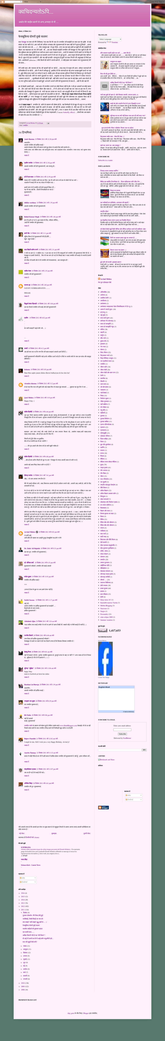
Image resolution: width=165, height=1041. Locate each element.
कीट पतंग (103, 338)
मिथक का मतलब (115, 190)
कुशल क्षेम (103, 341)
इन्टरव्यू (102, 312)
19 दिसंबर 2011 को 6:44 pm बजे (43, 411)
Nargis (102, 611)
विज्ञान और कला (105, 510)
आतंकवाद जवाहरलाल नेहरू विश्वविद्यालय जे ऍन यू (115, 306)
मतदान (102, 450)
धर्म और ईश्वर (104, 387)
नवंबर (25, 946)
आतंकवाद (103, 303)
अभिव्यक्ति (103, 292)
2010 (23, 983)
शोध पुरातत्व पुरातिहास (107, 548)
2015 (23, 896)
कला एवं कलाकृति (105, 323)
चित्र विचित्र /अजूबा (106, 358)
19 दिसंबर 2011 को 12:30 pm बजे (44, 163)
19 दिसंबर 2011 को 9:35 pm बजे (45, 562)
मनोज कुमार (27, 576)
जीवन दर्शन (103, 367)
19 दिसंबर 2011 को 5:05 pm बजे (41, 369)
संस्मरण (102, 556)
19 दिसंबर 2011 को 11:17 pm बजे (46, 600)
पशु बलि (102, 410)
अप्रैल (25, 969)
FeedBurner (127, 738)
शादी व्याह (103, 536)
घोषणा (102, 349)
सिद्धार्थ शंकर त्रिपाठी (30, 303)
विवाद (102, 516)
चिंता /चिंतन (104, 352)
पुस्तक (102, 415)
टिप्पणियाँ (24, 882)
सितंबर (25, 952)
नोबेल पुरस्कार (104, 401)
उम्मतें (26, 348)
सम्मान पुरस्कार (104, 562)
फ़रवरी (25, 976)
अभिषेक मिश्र (28, 783)
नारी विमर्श (103, 392)
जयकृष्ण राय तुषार (29, 701)
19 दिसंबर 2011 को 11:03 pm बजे (43, 576)
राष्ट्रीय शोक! (104, 211)
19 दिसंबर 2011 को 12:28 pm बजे (46, 139)
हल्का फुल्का (104, 588)
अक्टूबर (25, 949)
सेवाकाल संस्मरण (105, 571)
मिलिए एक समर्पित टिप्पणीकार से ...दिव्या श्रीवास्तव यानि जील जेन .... (121, 181)
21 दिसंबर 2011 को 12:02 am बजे (47, 738)
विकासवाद (103, 508)
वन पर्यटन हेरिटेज (105, 505)
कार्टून (102, 335)
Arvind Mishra (29, 532)
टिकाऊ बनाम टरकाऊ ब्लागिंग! (109, 171)
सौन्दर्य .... (103, 580)
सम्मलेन (102, 559)
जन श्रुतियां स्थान (106, 361)
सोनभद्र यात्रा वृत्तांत (106, 574)
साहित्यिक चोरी (104, 565)
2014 (23, 900)
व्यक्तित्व (102, 531)
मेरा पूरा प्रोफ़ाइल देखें (104, 282)
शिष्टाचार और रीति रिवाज (107, 539)
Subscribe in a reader (105, 160)
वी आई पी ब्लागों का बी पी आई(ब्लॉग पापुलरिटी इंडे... (38, 938)
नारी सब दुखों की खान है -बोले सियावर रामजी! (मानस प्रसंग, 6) (119, 94)
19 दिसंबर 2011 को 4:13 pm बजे (38, 348)
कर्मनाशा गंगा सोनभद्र (106, 321)
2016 (23, 893)
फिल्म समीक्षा (104, 439)
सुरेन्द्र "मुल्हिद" (29, 668)
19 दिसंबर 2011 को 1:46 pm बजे (50, 217)
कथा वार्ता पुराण (105, 318)
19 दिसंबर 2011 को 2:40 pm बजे (41, 285)
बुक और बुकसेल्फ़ (105, 444)
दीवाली (102, 381)
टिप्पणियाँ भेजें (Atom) (32, 837)
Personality (104, 614)
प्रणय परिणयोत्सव (105, 424)
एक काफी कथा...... (28, 932)
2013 (23, 903)
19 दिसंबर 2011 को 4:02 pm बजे (39, 318)
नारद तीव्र (24, 859)
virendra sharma (30, 383)
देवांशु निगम (27, 651)
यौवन (102, 476)
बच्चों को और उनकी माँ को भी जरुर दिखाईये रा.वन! (125, 103)
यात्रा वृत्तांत (104, 467)
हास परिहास (103, 594)
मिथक (102, 456)
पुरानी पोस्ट (87, 833)
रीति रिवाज (103, 487)
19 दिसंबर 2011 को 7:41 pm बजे (43, 475)
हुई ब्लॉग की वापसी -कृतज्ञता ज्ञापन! (110, 262)
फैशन (102, 441)
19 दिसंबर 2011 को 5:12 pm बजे (47, 383)
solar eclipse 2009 (106, 617)
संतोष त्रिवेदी (28, 411)
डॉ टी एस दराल (28, 176)
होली (101, 597)
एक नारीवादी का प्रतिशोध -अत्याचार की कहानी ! (114, 202)
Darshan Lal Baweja (31, 684)
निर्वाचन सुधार (104, 398)
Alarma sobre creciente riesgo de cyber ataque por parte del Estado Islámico (46, 849)
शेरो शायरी (103, 542)
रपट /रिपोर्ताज (104, 479)
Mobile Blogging (106, 605)
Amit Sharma (29, 139)
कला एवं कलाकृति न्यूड (107, 326)
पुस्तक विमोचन (104, 418)
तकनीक (102, 378)
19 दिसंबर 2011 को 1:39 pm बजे (47, 202)
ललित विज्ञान (104, 490)
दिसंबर (25, 912)
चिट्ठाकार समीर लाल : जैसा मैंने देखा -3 (112, 136)
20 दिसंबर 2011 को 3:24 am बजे (46, 621)
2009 (23, 986)
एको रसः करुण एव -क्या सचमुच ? (110, 145)
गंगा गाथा (103, 346)
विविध (102, 519)
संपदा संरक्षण (104, 554)
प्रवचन (102, 427)
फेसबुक (24, 42)
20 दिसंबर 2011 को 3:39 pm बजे (50, 684)
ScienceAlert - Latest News (30, 865)
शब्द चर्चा (103, 533)
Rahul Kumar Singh (31, 216)
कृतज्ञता (102, 344)
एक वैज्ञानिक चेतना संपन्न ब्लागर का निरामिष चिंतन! (115, 220)
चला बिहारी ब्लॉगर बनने (31, 249)
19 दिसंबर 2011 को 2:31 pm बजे (49, 249)
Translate (115, 42)
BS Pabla (27, 715)
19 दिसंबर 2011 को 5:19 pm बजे (44, 397)
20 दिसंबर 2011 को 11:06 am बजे (45, 668)
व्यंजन (102, 528)
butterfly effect (68, 112)
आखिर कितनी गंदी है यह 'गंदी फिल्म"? (34, 935)
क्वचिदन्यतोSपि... (35, 11)
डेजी (101, 375)
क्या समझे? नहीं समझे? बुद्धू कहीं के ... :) (35, 922)
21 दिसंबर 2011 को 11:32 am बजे (47, 753)
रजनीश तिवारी (28, 635)
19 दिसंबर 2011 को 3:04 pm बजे (47, 303)
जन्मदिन (25, 125)
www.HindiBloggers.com (68, 725)
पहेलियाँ (102, 413)
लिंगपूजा (102, 496)
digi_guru (71, 1013)
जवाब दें (26, 155)
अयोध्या (102, 295)
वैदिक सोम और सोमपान (107, 522)
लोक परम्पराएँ (104, 499)
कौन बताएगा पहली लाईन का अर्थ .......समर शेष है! (115, 53)
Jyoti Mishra (28, 397)
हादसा (102, 591)
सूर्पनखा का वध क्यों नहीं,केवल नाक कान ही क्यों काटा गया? (127, 115)
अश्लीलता (103, 300)
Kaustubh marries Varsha (108, 603)
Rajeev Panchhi (30, 738)
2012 (23, 906)
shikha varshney (30, 202)
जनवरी (25, 979)
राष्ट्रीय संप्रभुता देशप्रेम (107, 485)
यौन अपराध (103, 470)
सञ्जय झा (27, 285)
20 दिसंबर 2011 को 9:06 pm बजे (42, 715)
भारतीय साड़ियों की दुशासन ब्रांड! (33, 928)
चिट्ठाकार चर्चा (104, 355)
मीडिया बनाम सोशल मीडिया (108, 462)
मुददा (101, 464)
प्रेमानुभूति (103, 433)
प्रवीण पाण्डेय (28, 162)
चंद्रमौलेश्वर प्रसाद (30, 769)
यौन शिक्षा (103, 473)
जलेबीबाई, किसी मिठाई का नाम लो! (33, 919)
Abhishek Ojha (29, 621)
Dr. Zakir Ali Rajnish (32, 548)
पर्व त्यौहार (103, 407)
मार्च (24, 972)
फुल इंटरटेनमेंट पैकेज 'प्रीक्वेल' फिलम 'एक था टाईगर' (118, 128)
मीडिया (102, 459)
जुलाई (25, 959)
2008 (23, 990)
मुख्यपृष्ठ (54, 833)
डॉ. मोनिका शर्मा (29, 562)
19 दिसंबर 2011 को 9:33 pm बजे (51, 548)
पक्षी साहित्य (103, 404)
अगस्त (25, 956)
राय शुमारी (103, 482)
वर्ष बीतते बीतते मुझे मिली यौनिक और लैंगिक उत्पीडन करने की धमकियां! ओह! (123, 229)
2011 (23, 909)
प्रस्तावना (103, 430)
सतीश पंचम (27, 270)
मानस (102, 453)
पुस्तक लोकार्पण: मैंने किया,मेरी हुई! (33, 915)
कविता (102, 329)
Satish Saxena (29, 600)
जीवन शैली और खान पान (107, 372)
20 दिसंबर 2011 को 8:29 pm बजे (46, 701)
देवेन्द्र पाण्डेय (28, 475)
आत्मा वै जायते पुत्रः (106, 309)
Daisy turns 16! (105, 600)
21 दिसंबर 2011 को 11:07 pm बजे (47, 769)
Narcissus (103, 608)
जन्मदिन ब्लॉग (28, 725)
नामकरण (103, 390)
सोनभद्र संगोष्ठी (105, 577)
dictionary (131, 711)
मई (24, 966)
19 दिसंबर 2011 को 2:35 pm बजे (42, 271)
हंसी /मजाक (103, 585)
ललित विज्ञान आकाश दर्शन (108, 493)
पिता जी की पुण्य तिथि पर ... (108, 74)
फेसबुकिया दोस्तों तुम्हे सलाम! (31, 925)
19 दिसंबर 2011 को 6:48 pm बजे (43, 456)
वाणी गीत (27, 233)
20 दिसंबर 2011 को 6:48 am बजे (43, 635)
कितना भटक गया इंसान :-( (118, 250)
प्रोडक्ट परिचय (105, 436)
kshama (27, 369)
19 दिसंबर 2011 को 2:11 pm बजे (40, 233)
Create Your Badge (103, 677)
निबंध (102, 395)
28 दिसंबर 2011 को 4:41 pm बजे (43, 783)
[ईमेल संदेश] (48, 123)
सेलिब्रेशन (103, 568)
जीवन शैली (103, 370)
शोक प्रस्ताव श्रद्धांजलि (107, 545)
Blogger (86, 1013)
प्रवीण (26, 317)
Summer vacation (106, 620)
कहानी (102, 332)
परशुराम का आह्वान (115, 61)
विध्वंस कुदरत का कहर (107, 513)
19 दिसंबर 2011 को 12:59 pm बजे (45, 177)
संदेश (23, 878)
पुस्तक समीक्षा (104, 421)
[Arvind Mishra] (105, 675)
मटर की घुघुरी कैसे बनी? (30, 942)
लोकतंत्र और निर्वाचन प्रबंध (108, 502)
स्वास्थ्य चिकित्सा (105, 582)
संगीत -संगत (104, 551)
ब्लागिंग (102, 447)
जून (24, 962)
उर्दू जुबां (102, 315)
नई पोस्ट (21, 833)
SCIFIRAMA (26, 847)
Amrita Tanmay (30, 752)
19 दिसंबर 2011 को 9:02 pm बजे (49, 532)
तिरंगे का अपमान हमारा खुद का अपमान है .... (123, 237)
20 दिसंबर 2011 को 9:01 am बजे (42, 652)
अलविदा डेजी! (104, 298)
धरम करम (103, 384)
